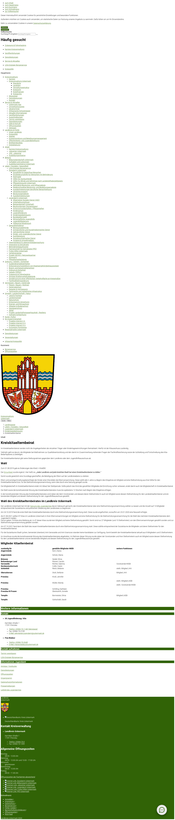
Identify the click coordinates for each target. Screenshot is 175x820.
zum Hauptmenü (11, 5)
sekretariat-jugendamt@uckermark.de (26, 633)
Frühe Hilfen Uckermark (18, 251)
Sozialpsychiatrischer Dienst (24, 238)
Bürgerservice (10, 349)
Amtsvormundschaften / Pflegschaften (28, 208)
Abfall (11, 310)
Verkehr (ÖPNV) (15, 272)
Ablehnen (4, 27)
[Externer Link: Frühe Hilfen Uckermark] (89, 789)
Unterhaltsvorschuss (21, 202)
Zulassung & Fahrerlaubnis (19, 274)
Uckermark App (15, 104)
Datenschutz (10, 804)
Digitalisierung (14, 145)
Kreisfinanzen (18, 92)
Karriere (12, 79)
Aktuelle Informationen (18, 113)
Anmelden (9, 799)
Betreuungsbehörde (21, 228)
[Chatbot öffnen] (162, 810)
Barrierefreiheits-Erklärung (15, 810)
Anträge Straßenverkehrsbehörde (22, 276)
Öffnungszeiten (15, 126)
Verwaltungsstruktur (21, 87)
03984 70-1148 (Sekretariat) (23, 629)
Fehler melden (10, 808)
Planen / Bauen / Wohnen (19, 285)
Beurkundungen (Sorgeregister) (25, 206)
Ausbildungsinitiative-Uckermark (22, 164)
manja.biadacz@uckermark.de (23, 644)
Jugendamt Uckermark (18, 198)
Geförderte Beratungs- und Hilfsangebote (29, 185)
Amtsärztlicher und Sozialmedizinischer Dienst (31, 230)
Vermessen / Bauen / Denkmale (17, 283)
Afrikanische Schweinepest (19, 111)
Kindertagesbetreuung (22, 215)
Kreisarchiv (17, 94)
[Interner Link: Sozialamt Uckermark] (89, 781)
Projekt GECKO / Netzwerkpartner (22, 255)
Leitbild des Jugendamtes (11, 690)
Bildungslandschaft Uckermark (21, 160)
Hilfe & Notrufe (15, 124)
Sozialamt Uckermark (17, 170)
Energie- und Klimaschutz (19, 304)
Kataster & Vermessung (18, 289)
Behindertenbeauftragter (18, 247)
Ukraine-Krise (14, 109)
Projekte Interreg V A (17, 321)
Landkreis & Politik (12, 130)
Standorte (17, 83)
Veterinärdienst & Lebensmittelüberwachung (26, 242)
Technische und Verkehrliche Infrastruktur (25, 291)
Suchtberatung (19, 236)
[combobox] (27, 34)
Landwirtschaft (15, 298)
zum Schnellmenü (12, 9)
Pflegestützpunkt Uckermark (24, 183)
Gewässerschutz (15, 308)
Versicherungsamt (20, 191)
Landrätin (17, 85)
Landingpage (10, 425)
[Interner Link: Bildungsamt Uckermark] (89, 783)
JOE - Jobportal (15, 153)
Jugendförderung (20, 213)
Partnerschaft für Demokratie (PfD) (23, 249)
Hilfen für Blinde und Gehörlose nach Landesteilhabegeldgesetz (38, 181)
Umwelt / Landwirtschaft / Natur (18, 293)
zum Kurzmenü (11, 7)
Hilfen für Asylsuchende (22, 179)
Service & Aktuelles (12, 102)
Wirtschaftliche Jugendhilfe (24, 219)
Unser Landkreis (15, 132)
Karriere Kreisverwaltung (18, 149)
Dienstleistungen (15, 98)
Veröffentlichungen (16, 115)
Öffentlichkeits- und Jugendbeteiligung (24, 141)
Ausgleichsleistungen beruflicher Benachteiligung (32, 189)
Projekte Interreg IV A (17, 323)
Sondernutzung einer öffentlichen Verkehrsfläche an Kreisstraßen (34, 279)
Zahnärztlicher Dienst (21, 232)
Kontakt (12, 100)
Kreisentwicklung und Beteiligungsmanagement (28, 138)
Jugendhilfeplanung (21, 221)
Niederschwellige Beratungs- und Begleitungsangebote (34, 187)
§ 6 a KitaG (8, 472)
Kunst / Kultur (10, 317)
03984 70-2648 (18, 642)
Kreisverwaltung (11, 77)
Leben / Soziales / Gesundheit (16, 166)
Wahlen (12, 136)
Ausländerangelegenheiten (19, 264)
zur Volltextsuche (12, 11)
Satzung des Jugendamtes (41, 506)
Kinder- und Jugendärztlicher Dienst (27, 234)
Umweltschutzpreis (16, 107)
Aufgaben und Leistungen (19, 162)
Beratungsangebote (21, 194)
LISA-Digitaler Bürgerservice (20, 168)
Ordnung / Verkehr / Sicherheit (17, 262)
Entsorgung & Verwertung (19, 302)
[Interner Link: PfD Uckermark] (89, 791)
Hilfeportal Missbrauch (22, 223)
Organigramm (6, 678)
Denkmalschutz (15, 287)
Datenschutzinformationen (11, 682)
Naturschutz (14, 300)
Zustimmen (5, 29)
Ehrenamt (13, 257)
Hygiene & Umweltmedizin (23, 240)
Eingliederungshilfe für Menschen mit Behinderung (33, 174)
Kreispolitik (13, 134)
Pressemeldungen (8, 686)
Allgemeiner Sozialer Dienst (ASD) (26, 200)
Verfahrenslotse (15, 253)
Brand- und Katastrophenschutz (21, 268)
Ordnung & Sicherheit (17, 270)
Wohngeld (17, 177)
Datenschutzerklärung (42, 23)
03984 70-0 (17, 742)
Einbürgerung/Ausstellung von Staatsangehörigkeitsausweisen (34, 266)
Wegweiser (13, 96)
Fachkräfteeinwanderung (19, 281)
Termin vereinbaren (16, 119)
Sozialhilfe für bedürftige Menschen (27, 172)
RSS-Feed (9, 814)
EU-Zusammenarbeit (13, 319)
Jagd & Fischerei (15, 295)
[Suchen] (37, 34)
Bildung (8, 157)
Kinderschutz (18, 211)
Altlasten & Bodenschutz (18, 306)
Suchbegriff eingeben (9, 34)
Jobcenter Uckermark (17, 151)
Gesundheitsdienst (16, 225)
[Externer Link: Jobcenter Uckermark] (89, 785)
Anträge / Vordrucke (9, 666)
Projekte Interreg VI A (17, 325)
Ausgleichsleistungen (21, 196)
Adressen (12, 128)
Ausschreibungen (16, 117)
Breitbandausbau (16, 143)
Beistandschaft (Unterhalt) (23, 204)
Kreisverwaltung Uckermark (20, 81)
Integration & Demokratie (19, 245)
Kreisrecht (17, 90)
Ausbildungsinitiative (17, 155)
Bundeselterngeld (20, 217)
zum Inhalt (9, 3)
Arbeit (7, 147)
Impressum (9, 801)
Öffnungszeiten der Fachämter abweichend (18, 777)
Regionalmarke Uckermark (15, 329)
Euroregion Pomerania (18, 327)
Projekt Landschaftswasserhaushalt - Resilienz (27, 312)
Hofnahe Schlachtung (17, 315)
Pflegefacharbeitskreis (18, 259)
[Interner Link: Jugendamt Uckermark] (89, 787)
